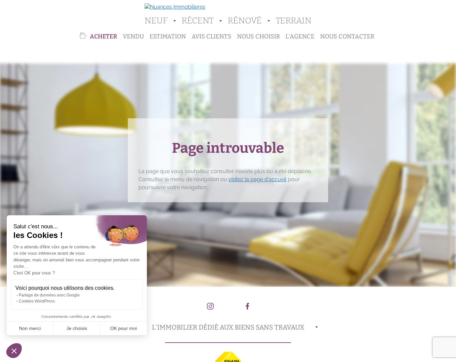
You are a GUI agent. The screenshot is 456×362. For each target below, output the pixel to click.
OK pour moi (123, 328)
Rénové (245, 21)
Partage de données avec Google (49, 295)
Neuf (156, 21)
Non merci (30, 328)
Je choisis (76, 328)
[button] (14, 351)
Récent (198, 21)
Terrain (293, 21)
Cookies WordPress (37, 301)
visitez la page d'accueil (257, 179)
